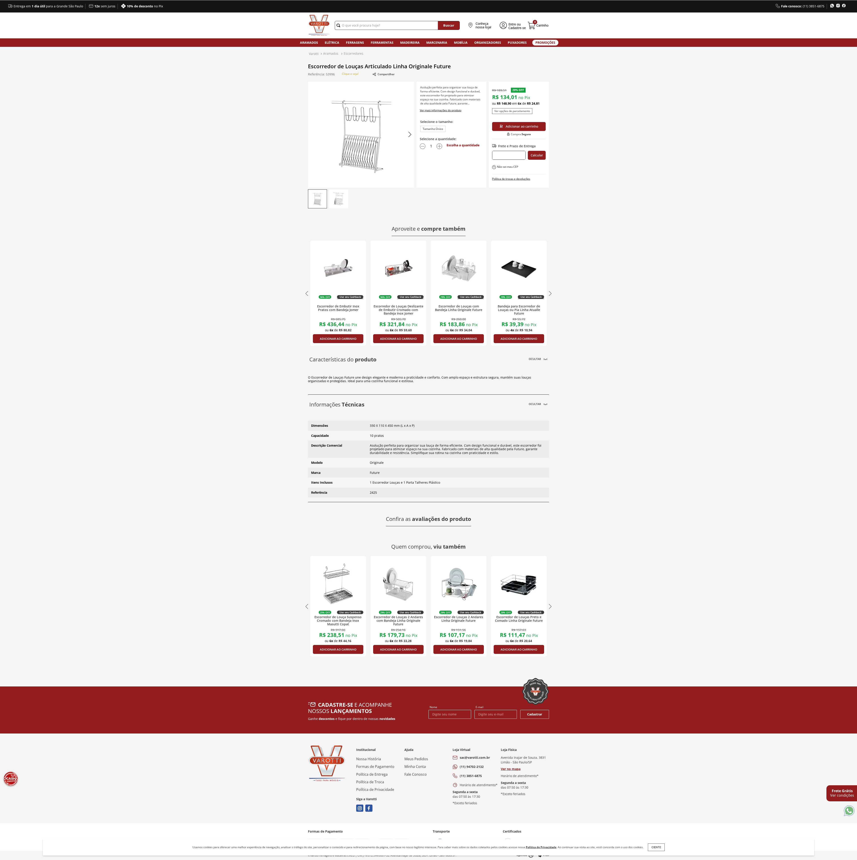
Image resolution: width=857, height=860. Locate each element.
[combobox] (397, 25)
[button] (480, 25)
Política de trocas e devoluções (511, 179)
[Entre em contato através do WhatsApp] (849, 811)
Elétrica (332, 42)
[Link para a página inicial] (314, 54)
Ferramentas (382, 42)
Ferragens (355, 42)
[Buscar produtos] (449, 25)
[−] (422, 146)
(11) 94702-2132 (472, 767)
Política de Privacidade (541, 847)
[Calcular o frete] (537, 155)
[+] (439, 146)
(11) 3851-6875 (471, 776)
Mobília (461, 42)
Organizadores (487, 42)
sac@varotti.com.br (475, 757)
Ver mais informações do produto (440, 110)
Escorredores (353, 53)
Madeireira (410, 42)
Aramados (309, 42)
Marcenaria (436, 42)
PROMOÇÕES (545, 42)
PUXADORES (517, 42)
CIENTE (656, 847)
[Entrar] (512, 25)
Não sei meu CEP (507, 167)
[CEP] (509, 155)
